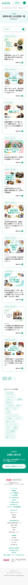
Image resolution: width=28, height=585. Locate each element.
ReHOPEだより (14, 504)
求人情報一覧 (14, 544)
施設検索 (17, 3)
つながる (8, 428)
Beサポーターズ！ (10, 434)
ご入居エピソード (10, 399)
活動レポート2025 (10, 437)
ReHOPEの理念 (9, 393)
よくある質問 (14, 495)
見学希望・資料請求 (14, 548)
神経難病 (20, 399)
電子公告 (14, 552)
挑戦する (19, 405)
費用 (14, 529)
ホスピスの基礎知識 (10, 431)
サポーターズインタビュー (12, 424)
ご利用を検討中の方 (14, 520)
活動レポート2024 (10, 421)
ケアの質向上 (9, 418)
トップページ (14, 488)
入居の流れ (14, 527)
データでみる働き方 (14, 540)
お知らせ (14, 500)
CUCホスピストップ (13, 571)
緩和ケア (8, 408)
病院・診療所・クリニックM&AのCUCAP (14, 555)
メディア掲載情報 (14, 493)
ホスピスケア (19, 418)
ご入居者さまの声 (14, 502)
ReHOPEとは (14, 510)
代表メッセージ (14, 512)
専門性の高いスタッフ (14, 532)
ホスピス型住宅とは (14, 497)
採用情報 (14, 535)
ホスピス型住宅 (9, 405)
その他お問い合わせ (14, 550)
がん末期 (8, 412)
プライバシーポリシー (10, 572)
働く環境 (14, 537)
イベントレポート (10, 396)
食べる (15, 408)
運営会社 (14, 515)
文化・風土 (14, 542)
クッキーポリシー (18, 572)
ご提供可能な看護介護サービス (14, 523)
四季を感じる (9, 402)
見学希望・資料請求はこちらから (14, 466)
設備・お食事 (14, 525)
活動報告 (14, 517)
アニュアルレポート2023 (12, 415)
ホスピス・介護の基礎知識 (14, 507)
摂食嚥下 (15, 428)
